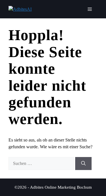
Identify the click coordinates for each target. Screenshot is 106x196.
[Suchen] (83, 163)
